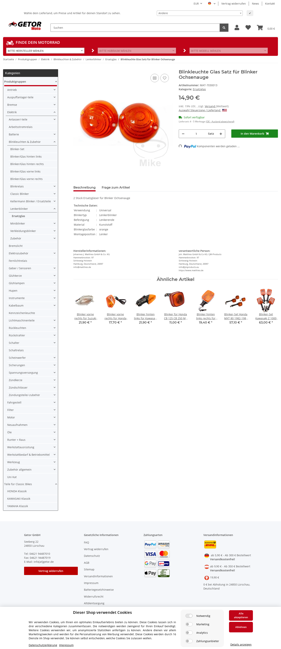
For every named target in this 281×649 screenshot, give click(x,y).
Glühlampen (17, 283)
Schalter (14, 343)
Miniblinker (17, 223)
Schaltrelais (16, 350)
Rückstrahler (17, 335)
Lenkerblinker (19, 209)
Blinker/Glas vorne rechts (26, 179)
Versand (210, 106)
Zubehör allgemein (19, 469)
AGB (86, 562)
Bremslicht (16, 246)
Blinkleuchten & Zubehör (25, 142)
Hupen (13, 290)
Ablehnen (241, 627)
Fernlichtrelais (18, 261)
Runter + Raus (16, 440)
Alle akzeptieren (241, 615)
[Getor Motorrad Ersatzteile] (24, 25)
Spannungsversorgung (23, 372)
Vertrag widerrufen (233, 3)
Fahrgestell (14, 402)
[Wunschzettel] (248, 27)
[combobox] (200, 13)
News (255, 3)
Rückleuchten (17, 328)
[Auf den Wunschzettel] (164, 78)
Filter (10, 410)
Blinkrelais (17, 186)
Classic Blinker (19, 194)
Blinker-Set (17, 149)
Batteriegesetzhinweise (99, 589)
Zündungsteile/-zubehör (24, 395)
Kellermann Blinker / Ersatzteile (30, 201)
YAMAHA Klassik (17, 506)
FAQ (86, 542)
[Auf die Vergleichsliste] (154, 78)
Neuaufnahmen (17, 425)
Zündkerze (15, 380)
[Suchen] (224, 28)
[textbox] (200, 13)
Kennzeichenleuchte (22, 313)
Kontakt (270, 3)
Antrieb (12, 90)
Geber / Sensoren (20, 268)
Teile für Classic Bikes (18, 484)
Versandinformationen (98, 576)
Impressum (91, 583)
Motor (11, 417)
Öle (9, 432)
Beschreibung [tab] (84, 187)
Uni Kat (12, 477)
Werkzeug (13, 462)
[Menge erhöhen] (221, 134)
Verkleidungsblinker (23, 231)
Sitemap (89, 569)
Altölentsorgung (94, 603)
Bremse (12, 105)
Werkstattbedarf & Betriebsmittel (28, 454)
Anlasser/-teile (18, 119)
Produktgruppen (15, 81)
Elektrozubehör (18, 253)
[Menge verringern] (183, 134)
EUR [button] (196, 3)
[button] (236, 27)
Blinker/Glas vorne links (25, 171)
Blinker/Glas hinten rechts (27, 164)
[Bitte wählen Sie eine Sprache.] (211, 3)
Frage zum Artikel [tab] (116, 187)
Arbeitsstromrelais (20, 127)
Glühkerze (15, 275)
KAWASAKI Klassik (18, 498)
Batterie (14, 134)
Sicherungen (17, 365)
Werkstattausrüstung (20, 447)
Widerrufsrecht (93, 596)
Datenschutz (92, 556)
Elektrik (12, 112)
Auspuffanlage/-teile (20, 97)
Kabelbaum (16, 305)
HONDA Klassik (17, 491)
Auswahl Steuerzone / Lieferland (200, 110)
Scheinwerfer (17, 357)
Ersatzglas (199, 89)
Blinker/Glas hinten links (26, 156)
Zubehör (15, 238)
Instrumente (17, 298)
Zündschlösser (18, 387)
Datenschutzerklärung (43, 645)
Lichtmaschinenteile (22, 320)
